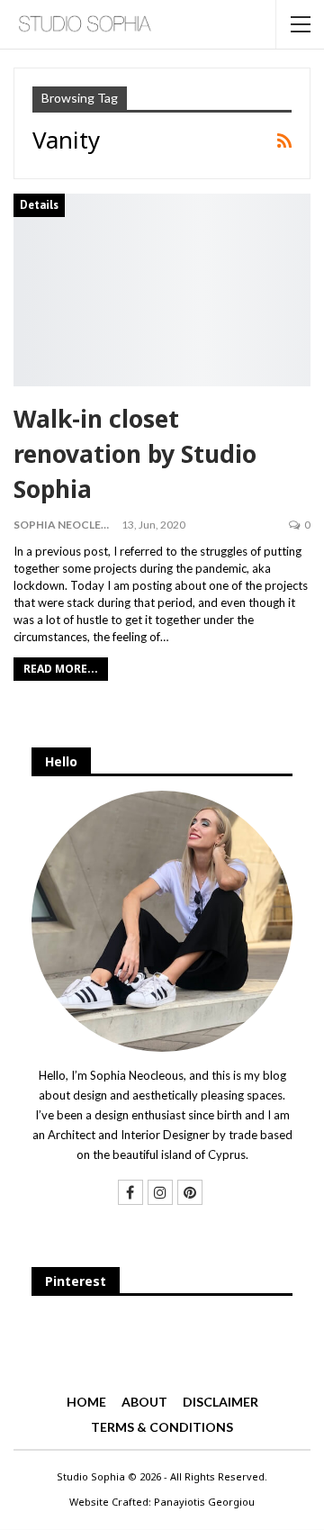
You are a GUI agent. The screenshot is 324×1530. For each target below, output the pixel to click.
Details (39, 205)
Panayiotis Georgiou (204, 1501)
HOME (86, 1401)
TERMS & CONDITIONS (162, 1427)
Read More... (60, 668)
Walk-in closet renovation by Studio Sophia (135, 454)
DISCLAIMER (220, 1401)
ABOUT (144, 1401)
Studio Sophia (91, 1476)
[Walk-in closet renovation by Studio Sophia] (162, 290)
